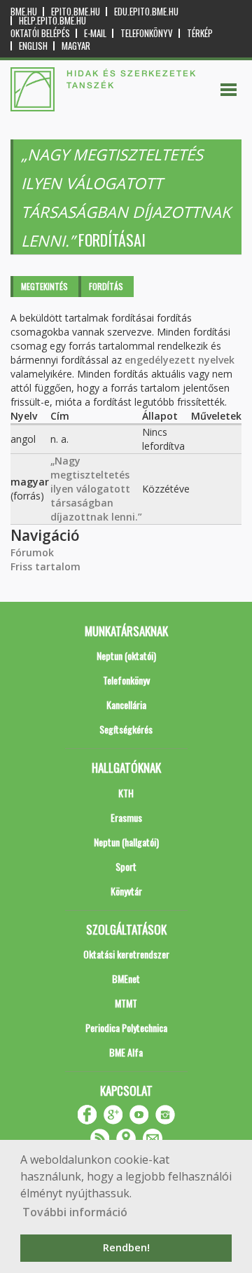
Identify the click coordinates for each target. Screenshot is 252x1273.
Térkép (200, 33)
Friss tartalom (45, 566)
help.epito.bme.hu (52, 20)
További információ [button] (74, 1212)
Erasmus (126, 817)
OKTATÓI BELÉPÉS (40, 33)
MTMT (126, 1003)
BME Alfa (126, 1052)
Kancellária (126, 704)
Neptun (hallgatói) (126, 841)
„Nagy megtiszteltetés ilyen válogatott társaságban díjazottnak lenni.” (96, 488)
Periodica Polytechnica (126, 1027)
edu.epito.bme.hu (146, 11)
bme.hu (23, 11)
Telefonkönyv (146, 33)
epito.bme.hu (75, 11)
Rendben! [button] (126, 1247)
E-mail (95, 33)
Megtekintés (44, 286)
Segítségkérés (126, 729)
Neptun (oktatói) (126, 655)
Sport (125, 866)
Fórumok (32, 552)
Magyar (76, 45)
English (33, 45)
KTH (126, 792)
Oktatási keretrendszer (126, 954)
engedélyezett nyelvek (179, 359)
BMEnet (126, 978)
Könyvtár (126, 890)
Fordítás (106, 286)
